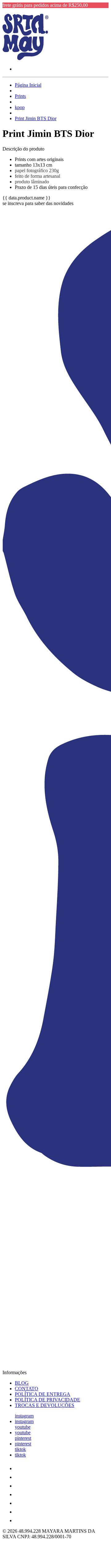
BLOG (22, 1383)
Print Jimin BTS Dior (35, 118)
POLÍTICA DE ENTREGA (42, 1394)
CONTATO (26, 1388)
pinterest (23, 1438)
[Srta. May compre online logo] (25, 58)
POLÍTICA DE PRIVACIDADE (47, 1399)
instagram (24, 1415)
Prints (20, 96)
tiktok (20, 1449)
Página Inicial (28, 85)
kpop (20, 107)
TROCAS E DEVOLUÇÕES (44, 1405)
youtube (23, 1427)
